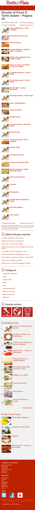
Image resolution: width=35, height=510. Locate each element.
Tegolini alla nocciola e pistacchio (12, 241)
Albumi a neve (5, 477)
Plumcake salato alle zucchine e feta (21, 368)
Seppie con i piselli (20, 375)
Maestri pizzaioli (8, 294)
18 (26, 227)
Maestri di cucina (9, 291)
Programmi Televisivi (10, 273)
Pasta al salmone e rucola (20, 400)
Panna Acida (4, 486)
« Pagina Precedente (8, 25)
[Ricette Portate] (28, 312)
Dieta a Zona (4, 468)
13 (12, 227)
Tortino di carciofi (19, 383)
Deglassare (4, 485)
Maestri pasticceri (9, 288)
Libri (4, 285)
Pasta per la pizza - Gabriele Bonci (20, 360)
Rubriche (6, 297)
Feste (5, 276)
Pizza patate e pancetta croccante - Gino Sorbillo (17, 257)
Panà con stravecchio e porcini (22, 327)
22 (6, 229)
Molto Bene (4, 471)
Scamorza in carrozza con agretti (12, 244)
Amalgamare (4, 482)
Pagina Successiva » (27, 25)
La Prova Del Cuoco (6, 469)
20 (32, 227)
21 (3, 229)
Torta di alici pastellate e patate (11, 260)
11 (7, 227)
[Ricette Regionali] (6, 312)
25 (14, 229)
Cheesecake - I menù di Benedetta (21, 446)
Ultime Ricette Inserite (17, 234)
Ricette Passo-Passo (10, 414)
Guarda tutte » (27, 408)
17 (24, 227)
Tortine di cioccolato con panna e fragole (22, 343)
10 (4, 227)
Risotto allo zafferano (20, 417)
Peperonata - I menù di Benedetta (22, 351)
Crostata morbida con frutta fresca (12, 238)
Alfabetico (30, 22)
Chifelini (15, 436)
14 (15, 227)
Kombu (3, 488)
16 (21, 227)
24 (11, 229)
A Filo (2, 480)
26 (17, 229)
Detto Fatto (4, 472)
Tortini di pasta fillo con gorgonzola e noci (15, 254)
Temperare (4, 483)
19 (29, 227)
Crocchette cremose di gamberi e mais (14, 251)
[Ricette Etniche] (17, 312)
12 (10, 227)
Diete (4, 282)
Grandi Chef (7, 279)
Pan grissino (18, 391)
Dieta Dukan (4, 466)
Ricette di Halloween (6, 465)
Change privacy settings (26, 504)
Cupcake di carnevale (20, 427)
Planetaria (4, 479)
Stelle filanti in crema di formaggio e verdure (15, 263)
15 (18, 227)
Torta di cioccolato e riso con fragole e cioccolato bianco (17, 247)
